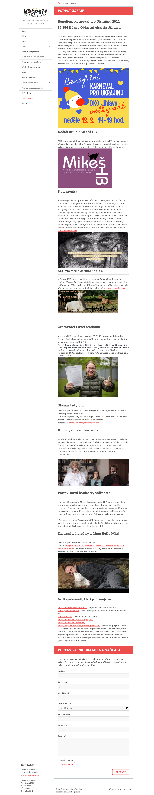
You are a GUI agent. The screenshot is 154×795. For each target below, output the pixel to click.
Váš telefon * (64, 693)
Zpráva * (62, 736)
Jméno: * (62, 671)
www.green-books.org (68, 610)
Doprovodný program (31, 52)
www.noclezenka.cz (67, 230)
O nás (24, 41)
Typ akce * (63, 725)
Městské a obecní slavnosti (33, 57)
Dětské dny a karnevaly (31, 67)
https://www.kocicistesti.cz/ (71, 622)
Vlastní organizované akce (33, 88)
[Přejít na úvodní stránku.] (35, 9)
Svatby (24, 72)
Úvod (24, 31)
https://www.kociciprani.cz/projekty (75, 619)
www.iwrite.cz (65, 616)
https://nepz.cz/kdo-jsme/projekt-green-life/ (79, 625)
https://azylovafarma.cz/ (115, 288)
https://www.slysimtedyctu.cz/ (84, 422)
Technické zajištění (30, 83)
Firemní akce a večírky (32, 62)
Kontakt (25, 103)
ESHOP (25, 36)
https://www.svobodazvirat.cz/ (72, 607)
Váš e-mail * (64, 682)
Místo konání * (65, 714)
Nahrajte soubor (66, 760)
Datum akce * (64, 703)
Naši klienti (27, 93)
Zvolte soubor (66, 764)
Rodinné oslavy (28, 77)
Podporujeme (27, 98)
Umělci (25, 46)
